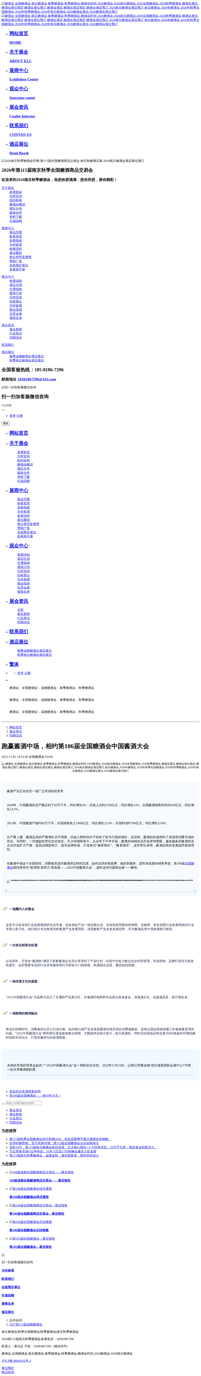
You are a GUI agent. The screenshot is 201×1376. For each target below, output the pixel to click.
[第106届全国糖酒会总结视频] (30, 1222)
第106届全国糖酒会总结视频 (29, 1230)
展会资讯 (15, 731)
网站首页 (18, 432)
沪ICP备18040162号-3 (16, 1360)
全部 (20, 609)
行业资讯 (15, 1118)
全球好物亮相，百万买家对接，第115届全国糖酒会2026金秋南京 (54, 1143)
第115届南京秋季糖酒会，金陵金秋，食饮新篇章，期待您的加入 (54, 1155)
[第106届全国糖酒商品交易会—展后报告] (38, 1205)
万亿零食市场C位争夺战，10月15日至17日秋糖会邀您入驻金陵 (52, 1151)
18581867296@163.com (36, 379)
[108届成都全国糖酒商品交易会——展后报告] (41, 1172)
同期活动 (15, 735)
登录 (12, 415)
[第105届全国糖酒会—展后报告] (32, 1238)
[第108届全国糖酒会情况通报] (30, 1188)
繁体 (5, 423)
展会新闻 (15, 1114)
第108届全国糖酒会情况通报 (29, 1197)
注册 (19, 415)
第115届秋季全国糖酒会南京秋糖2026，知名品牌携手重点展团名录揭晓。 (60, 1139)
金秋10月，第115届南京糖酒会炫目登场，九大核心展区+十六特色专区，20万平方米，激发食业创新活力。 (83, 1147)
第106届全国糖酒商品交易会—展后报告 (36, 1213)
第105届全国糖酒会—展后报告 (30, 1247)
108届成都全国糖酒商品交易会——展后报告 (40, 1180)
